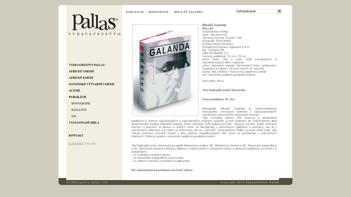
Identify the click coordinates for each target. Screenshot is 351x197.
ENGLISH (90, 143)
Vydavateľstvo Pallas (87, 65)
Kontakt (76, 135)
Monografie (80, 103)
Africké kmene (81, 78)
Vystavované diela (84, 123)
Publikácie (77, 97)
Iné (73, 116)
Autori (74, 90)
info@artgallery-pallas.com (87, 182)
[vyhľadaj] (280, 11)
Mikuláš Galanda (188, 12)
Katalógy (79, 110)
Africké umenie (81, 71)
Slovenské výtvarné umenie (91, 84)
